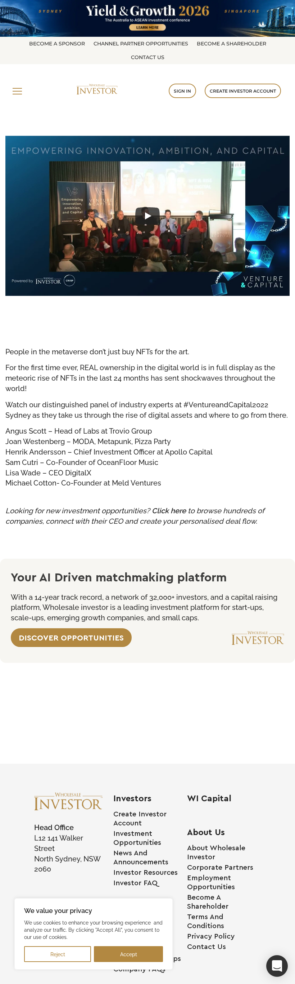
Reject (57, 953)
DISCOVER (71, 637)
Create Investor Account (140, 818)
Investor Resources (145, 872)
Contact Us (147, 57)
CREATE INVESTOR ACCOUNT (243, 91)
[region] (93, 934)
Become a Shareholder (231, 43)
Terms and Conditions (205, 921)
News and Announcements (140, 857)
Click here (169, 510)
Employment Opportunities (211, 882)
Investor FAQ (135, 882)
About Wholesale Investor (216, 852)
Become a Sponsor (57, 43)
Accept (128, 953)
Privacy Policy (211, 935)
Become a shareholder (207, 901)
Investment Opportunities (137, 838)
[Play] (147, 216)
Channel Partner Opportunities (141, 43)
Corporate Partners (220, 867)
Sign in (182, 91)
